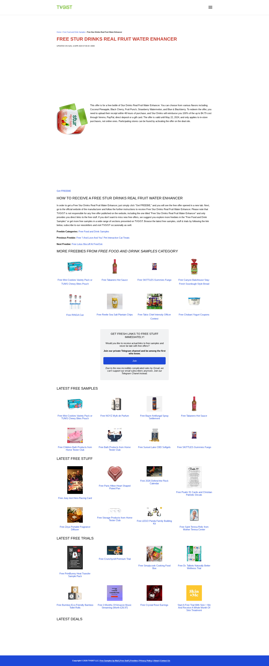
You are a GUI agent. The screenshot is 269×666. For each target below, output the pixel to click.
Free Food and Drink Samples (74, 32)
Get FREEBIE (64, 191)
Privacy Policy (145, 661)
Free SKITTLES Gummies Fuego (154, 280)
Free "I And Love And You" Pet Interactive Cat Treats (103, 237)
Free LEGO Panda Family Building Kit (154, 522)
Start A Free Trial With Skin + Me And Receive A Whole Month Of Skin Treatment (194, 608)
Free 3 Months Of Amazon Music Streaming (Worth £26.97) (115, 606)
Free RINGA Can (75, 315)
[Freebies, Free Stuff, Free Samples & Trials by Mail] (64, 8)
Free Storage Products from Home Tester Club (114, 519)
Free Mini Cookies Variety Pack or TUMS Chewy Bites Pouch (75, 417)
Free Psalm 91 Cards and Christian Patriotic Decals (194, 493)
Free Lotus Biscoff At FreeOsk (87, 244)
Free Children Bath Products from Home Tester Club (75, 448)
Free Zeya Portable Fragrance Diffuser (75, 528)
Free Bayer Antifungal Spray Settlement (154, 417)
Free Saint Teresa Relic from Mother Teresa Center (194, 528)
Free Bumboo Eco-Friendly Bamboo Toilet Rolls (75, 606)
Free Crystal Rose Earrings (154, 605)
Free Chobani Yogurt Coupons (194, 314)
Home (59, 32)
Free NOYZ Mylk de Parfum (114, 415)
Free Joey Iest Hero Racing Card (75, 498)
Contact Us (165, 661)
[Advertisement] (134, 75)
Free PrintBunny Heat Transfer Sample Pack (74, 574)
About (156, 661)
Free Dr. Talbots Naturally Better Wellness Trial (194, 567)
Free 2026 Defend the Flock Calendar (154, 482)
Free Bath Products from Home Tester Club (115, 448)
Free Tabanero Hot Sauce (115, 280)
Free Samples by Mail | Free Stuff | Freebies (119, 661)
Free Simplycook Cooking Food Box (154, 567)
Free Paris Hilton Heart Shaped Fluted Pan (114, 487)
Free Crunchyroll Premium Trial (115, 559)
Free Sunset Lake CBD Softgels (154, 447)
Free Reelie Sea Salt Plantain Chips (115, 314)
